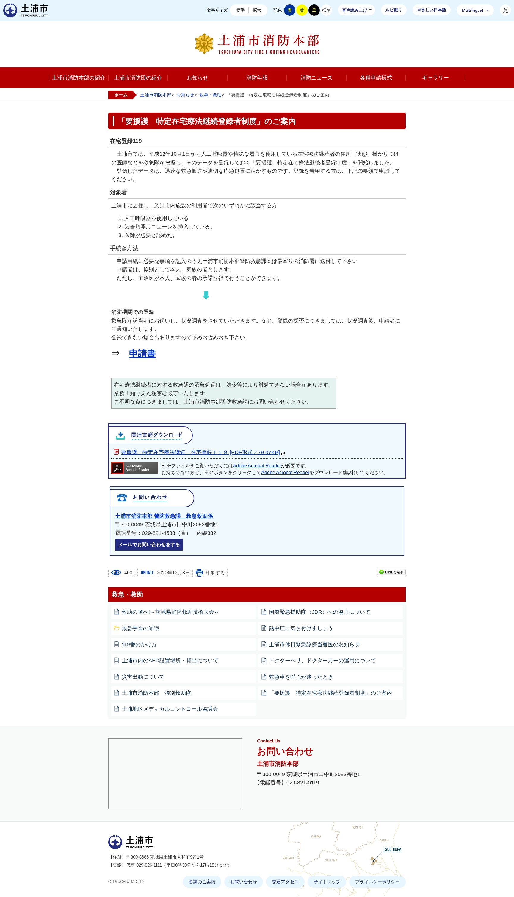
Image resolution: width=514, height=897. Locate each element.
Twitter (505, 10)
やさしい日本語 (431, 9)
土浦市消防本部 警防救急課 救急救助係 (164, 516)
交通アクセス (285, 881)
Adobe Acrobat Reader (257, 465)
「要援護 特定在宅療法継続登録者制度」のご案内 (330, 693)
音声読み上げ (354, 10)
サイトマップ (327, 881)
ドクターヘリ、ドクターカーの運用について (322, 661)
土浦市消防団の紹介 (138, 78)
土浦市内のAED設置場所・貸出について (170, 661)
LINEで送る (391, 572)
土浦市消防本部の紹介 (78, 78)
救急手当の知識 (140, 628)
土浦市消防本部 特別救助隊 (156, 693)
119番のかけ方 (139, 644)
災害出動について (143, 677)
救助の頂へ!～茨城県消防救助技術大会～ (171, 612)
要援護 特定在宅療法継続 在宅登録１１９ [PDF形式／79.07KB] (200, 452)
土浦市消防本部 (155, 94)
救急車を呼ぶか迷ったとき (301, 677)
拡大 (257, 10)
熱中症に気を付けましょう (301, 628)
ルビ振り (394, 9)
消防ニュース (316, 78)
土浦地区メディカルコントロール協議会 (170, 709)
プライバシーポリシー (377, 881)
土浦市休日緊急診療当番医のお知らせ (314, 644)
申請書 (142, 353)
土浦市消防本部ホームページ (257, 43)
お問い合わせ (243, 881)
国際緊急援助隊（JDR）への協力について (319, 612)
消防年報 (257, 78)
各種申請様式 (376, 78)
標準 (240, 10)
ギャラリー (435, 78)
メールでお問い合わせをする (149, 544)
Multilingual (472, 10)
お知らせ (197, 78)
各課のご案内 (202, 881)
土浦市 (25, 10)
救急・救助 (210, 94)
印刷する (215, 572)
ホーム (121, 94)
